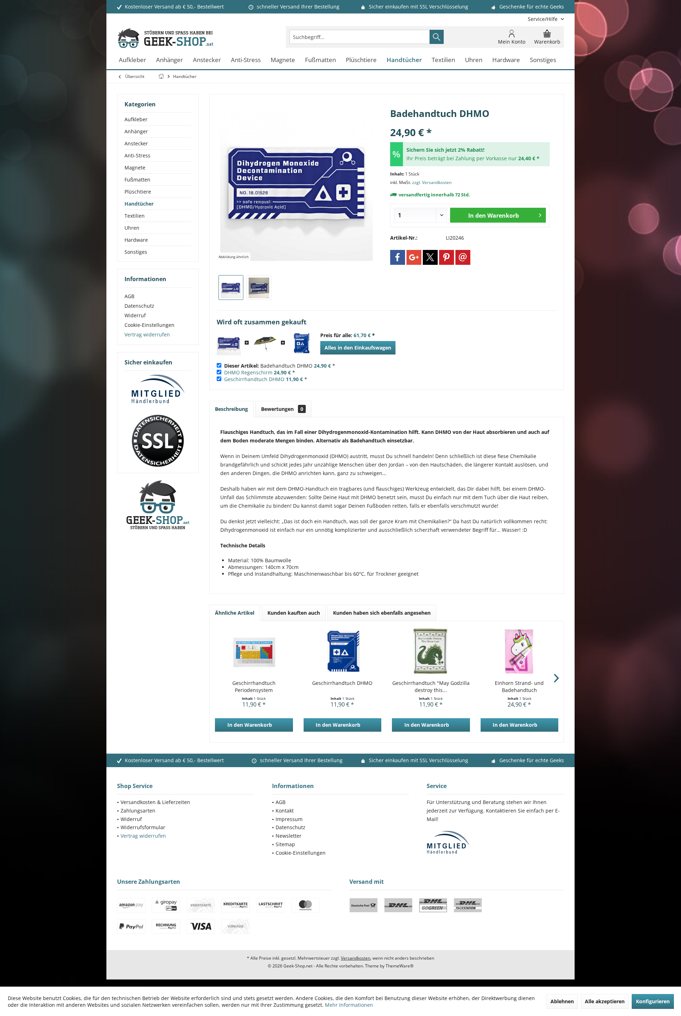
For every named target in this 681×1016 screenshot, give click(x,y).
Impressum (289, 819)
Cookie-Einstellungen (149, 325)
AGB (129, 296)
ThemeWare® (400, 966)
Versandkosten (355, 958)
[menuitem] (543, 19)
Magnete (134, 167)
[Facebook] (397, 257)
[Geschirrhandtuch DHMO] (301, 343)
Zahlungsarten (138, 810)
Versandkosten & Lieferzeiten (155, 802)
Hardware (136, 239)
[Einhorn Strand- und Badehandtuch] (520, 651)
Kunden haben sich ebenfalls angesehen (382, 612)
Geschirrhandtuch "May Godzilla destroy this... (431, 686)
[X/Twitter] (430, 257)
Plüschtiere (137, 191)
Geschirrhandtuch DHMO (254, 379)
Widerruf (135, 315)
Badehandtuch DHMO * (279, 365)
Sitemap (285, 844)
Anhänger (136, 131)
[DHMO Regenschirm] (265, 343)
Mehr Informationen (349, 1004)
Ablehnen (562, 1001)
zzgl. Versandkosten (432, 182)
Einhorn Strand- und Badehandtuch (519, 686)
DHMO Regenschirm (248, 372)
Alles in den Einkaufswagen (358, 347)
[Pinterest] (446, 257)
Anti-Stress (137, 155)
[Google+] (413, 257)
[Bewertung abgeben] (470, 122)
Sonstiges (135, 252)
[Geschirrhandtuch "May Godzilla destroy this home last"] (431, 651)
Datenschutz (139, 305)
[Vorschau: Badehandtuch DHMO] (230, 287)
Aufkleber (136, 119)
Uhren (131, 227)
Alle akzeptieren (605, 1001)
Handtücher (139, 203)
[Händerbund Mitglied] (157, 389)
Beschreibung (231, 409)
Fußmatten (137, 179)
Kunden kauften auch (293, 612)
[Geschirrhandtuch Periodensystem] (254, 651)
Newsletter (288, 835)
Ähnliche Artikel (234, 612)
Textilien (134, 215)
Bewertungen (282, 409)
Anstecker (136, 143)
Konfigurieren (653, 1001)
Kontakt (285, 810)
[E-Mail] (462, 257)
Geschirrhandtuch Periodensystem (254, 686)
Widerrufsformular (143, 827)
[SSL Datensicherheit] (157, 441)
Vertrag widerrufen (147, 334)
